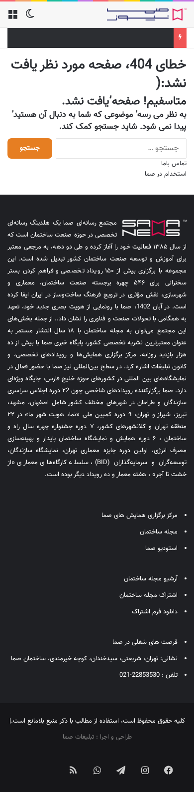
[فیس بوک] (169, 770)
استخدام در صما (166, 174)
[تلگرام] (121, 770)
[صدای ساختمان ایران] (147, 14)
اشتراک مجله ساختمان (148, 595)
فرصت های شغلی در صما (145, 642)
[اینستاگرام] (145, 770)
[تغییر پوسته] (30, 18)
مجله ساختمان (159, 532)
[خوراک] (73, 770)
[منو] (12, 18)
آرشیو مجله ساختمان (151, 579)
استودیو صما (161, 548)
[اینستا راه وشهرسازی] (25, 762)
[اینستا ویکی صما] (49, 762)
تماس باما (174, 164)
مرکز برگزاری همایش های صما (139, 516)
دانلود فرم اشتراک (155, 612)
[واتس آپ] (97, 770)
